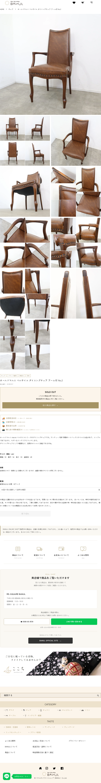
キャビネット (67, 710)
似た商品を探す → (50, 405)
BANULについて (11, 746)
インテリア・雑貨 (34, 715)
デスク (11, 710)
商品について (10, 752)
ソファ (87, 710)
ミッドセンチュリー (13, 732)
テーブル (12, 715)
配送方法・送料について (42, 746)
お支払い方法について (41, 740)
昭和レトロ (30, 727)
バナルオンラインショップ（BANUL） (48, 778)
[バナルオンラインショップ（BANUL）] (39, 768)
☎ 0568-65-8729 (27, 621)
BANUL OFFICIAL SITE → (50, 640)
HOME (2, 9)
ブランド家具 (12, 376)
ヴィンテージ (69, 727)
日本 (28, 376)
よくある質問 (10, 740)
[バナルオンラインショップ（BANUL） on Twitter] (54, 768)
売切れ (22, 376)
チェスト (46, 710)
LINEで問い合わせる (74, 621)
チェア (11, 9)
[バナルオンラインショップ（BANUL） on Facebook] (62, 768)
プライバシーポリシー (77, 740)
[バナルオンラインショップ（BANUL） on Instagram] (46, 768)
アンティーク (49, 727)
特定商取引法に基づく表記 (43, 752)
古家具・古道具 (11, 727)
